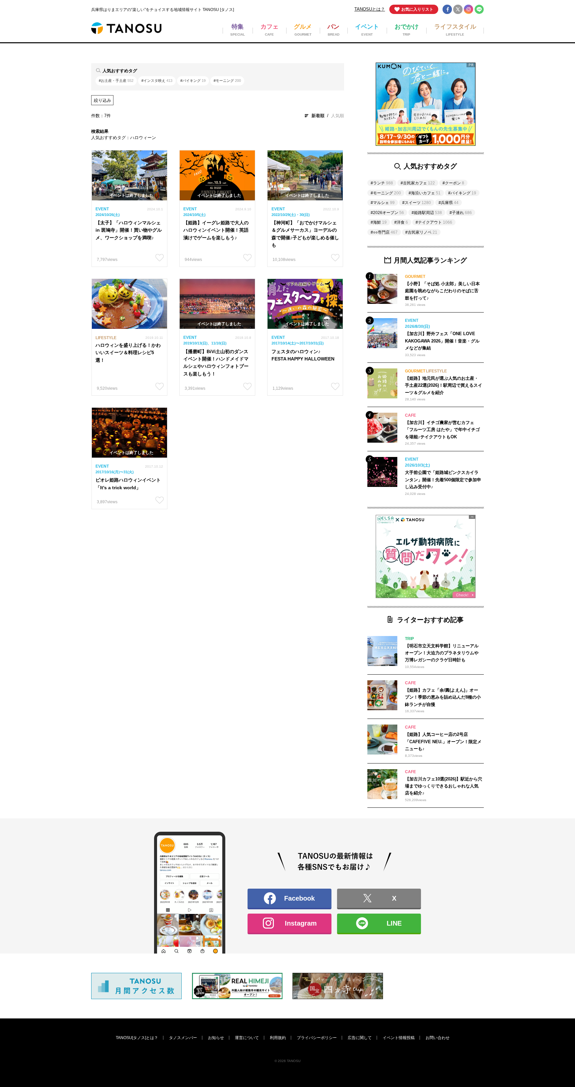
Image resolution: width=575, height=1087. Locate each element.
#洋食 (401, 222)
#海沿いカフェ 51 (195, 547)
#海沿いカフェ (425, 193)
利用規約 (278, 1037)
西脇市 (144, 611)
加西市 (340, 598)
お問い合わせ (438, 1037)
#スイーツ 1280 (203, 534)
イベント (303, 511)
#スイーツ (416, 202)
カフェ (184, 511)
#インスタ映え (156, 81)
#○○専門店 (384, 232)
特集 (142, 511)
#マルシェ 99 (238, 547)
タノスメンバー (183, 1037)
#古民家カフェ (418, 183)
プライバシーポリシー (317, 1037)
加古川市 (147, 598)
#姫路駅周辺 (427, 212)
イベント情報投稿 (399, 1037)
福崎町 (340, 611)
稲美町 (223, 598)
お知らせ (216, 1037)
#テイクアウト (434, 222)
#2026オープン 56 (155, 560)
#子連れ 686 (150, 547)
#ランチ (382, 183)
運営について (247, 1037)
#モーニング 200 (339, 534)
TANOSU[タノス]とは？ (137, 1037)
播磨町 (262, 598)
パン (260, 511)
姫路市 (144, 584)
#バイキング (193, 81)
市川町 (301, 611)
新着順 (317, 115)
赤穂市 (223, 584)
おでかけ (342, 511)
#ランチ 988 (243, 534)
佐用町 (340, 584)
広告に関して (360, 1037)
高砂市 (184, 598)
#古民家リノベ (421, 232)
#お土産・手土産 (116, 81)
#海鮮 (379, 222)
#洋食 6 (194, 560)
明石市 (301, 598)
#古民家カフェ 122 (156, 534)
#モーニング (227, 81)
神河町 (262, 611)
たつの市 (186, 584)
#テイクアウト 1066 (290, 534)
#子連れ (461, 212)
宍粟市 (301, 584)
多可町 (223, 611)
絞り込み (102, 100)
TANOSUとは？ (369, 9)
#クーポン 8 (317, 547)
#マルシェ (383, 202)
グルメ (223, 511)
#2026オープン (387, 212)
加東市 (184, 611)
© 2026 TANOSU (287, 1061)
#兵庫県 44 (356, 547)
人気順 (337, 115)
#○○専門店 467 (278, 547)
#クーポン (453, 183)
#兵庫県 (449, 202)
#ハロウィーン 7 (242, 560)
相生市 (262, 584)
